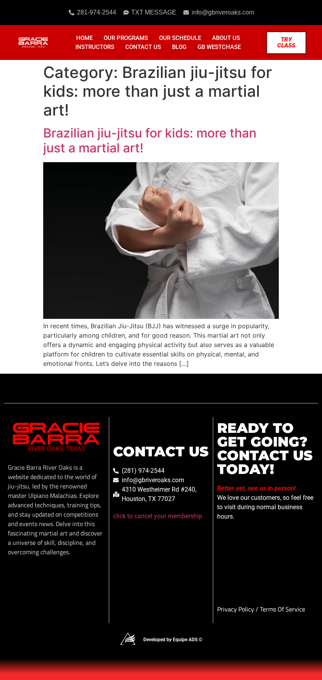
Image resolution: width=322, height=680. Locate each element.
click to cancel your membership (157, 516)
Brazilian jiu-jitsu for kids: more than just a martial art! (149, 140)
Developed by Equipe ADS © (172, 639)
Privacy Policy (236, 609)
